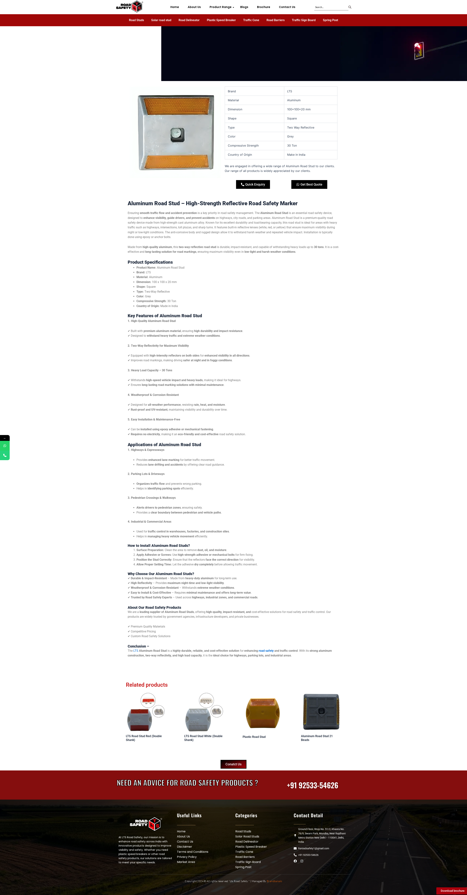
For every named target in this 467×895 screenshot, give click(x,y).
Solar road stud (161, 20)
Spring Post (330, 20)
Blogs (244, 7)
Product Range (220, 7)
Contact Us (287, 7)
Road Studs (136, 20)
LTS (135, 650)
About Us (194, 7)
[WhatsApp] (5, 446)
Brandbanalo (274, 881)
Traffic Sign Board (304, 20)
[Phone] (5, 455)
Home (174, 7)
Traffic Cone (251, 20)
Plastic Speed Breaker (221, 20)
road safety (266, 650)
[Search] (349, 7)
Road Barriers (276, 20)
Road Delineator (189, 20)
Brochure (263, 7)
